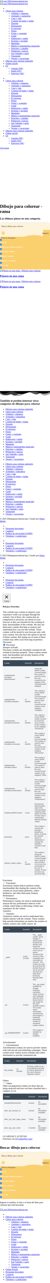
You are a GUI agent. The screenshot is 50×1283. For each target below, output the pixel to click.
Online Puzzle (12, 1269)
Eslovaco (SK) (17, 73)
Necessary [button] (7, 642)
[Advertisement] (25, 176)
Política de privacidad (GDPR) (19, 533)
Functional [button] (7, 880)
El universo (16, 28)
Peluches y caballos (19, 48)
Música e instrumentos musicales (25, 46)
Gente (13, 36)
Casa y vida (16, 18)
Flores (14, 31)
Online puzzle (12, 63)
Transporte (15, 56)
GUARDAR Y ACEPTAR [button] (15, 1136)
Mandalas (15, 43)
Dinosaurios (16, 26)
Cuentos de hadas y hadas (22, 21)
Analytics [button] (7, 911)
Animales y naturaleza (21, 16)
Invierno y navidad (19, 41)
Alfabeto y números (19, 13)
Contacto (9, 531)
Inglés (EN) (16, 71)
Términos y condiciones (16, 536)
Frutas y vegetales (19, 33)
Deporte (14, 23)
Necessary (10, 645)
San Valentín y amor (20, 53)
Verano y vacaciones (20, 58)
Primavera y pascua (19, 51)
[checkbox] (14, 241)
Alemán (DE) (17, 68)
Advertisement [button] (9, 1042)
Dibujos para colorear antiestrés (19, 61)
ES (7, 66)
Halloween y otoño (19, 38)
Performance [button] (8, 895)
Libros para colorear (14, 11)
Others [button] (6, 1080)
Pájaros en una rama (12, 276)
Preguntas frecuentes (15, 528)
